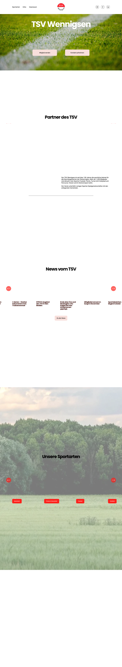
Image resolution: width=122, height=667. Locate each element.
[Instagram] (97, 7)
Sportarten (16, 7)
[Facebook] (102, 7)
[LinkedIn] (108, 7)
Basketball (17, 509)
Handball (112, 509)
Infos (24, 7)
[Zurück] (8, 127)
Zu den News (61, 326)
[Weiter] (113, 127)
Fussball (80, 509)
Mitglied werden (44, 53)
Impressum (33, 7)
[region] (61, 127)
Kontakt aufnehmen (77, 53)
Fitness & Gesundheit (51, 509)
